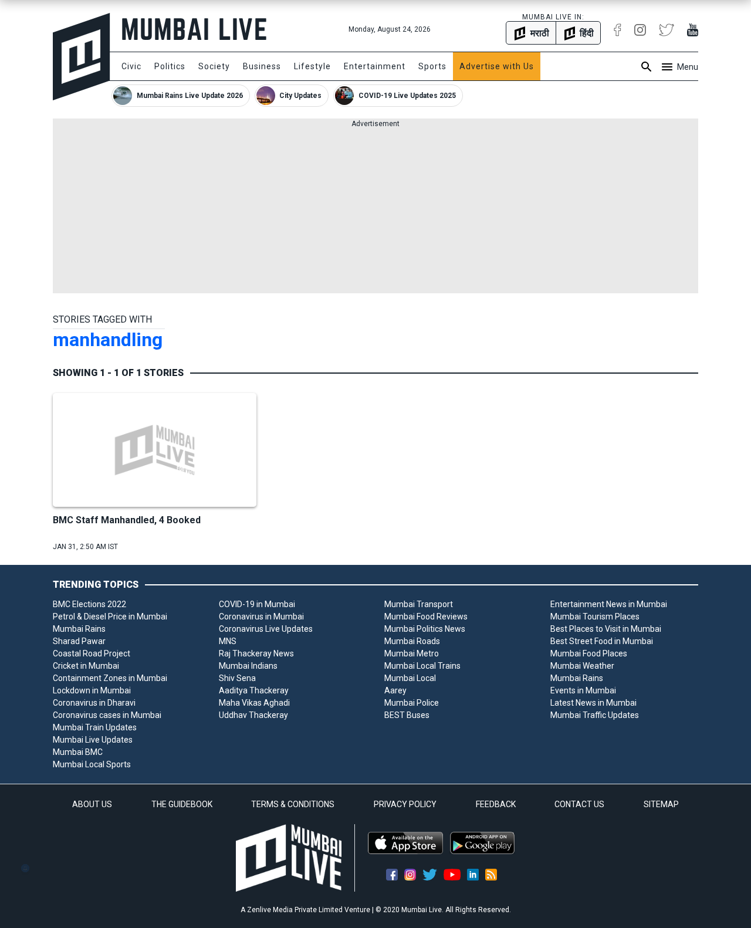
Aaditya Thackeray (254, 690)
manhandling (108, 339)
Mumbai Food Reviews (426, 616)
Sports (432, 66)
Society (214, 66)
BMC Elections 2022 (89, 604)
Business (262, 66)
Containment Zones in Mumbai (110, 678)
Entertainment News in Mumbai (608, 604)
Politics (169, 66)
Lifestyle (312, 66)
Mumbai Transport (418, 604)
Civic (131, 66)
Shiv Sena (237, 678)
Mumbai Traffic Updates (594, 715)
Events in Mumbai (583, 690)
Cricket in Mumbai (86, 665)
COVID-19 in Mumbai (257, 604)
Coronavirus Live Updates (266, 629)
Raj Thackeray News (256, 653)
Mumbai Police (411, 702)
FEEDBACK (496, 804)
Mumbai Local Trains (422, 665)
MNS (227, 641)
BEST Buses (406, 715)
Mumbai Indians (248, 665)
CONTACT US (579, 804)
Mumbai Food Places (588, 653)
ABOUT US (92, 804)
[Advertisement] (375, 211)
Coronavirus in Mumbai (261, 616)
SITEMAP (661, 804)
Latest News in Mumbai (593, 702)
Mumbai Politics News (424, 629)
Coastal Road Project (91, 653)
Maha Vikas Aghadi (254, 702)
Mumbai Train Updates (95, 727)
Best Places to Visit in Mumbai (605, 629)
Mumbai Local (410, 678)
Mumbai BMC (78, 752)
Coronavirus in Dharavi (94, 702)
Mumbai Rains (79, 629)
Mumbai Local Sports (92, 764)
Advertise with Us (496, 66)
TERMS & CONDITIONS (292, 804)
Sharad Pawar (79, 641)
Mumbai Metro (411, 653)
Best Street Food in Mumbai (601, 641)
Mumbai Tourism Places (595, 616)
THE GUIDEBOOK (181, 804)
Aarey (395, 690)
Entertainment (374, 66)
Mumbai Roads (412, 641)
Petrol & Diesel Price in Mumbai (110, 616)
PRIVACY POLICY (405, 804)
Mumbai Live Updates (93, 739)
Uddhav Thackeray (253, 715)
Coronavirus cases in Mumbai (107, 715)
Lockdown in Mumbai (92, 690)
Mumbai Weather (582, 665)
